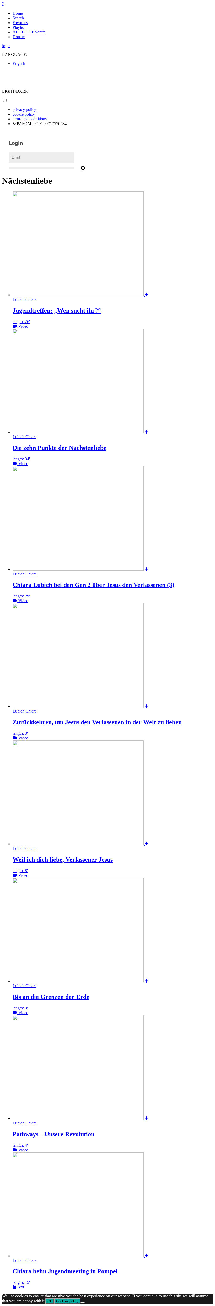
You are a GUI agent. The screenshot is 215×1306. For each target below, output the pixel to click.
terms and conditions (30, 119)
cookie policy (24, 114)
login (6, 45)
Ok (49, 1301)
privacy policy (24, 109)
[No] (82, 1302)
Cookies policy (67, 1301)
